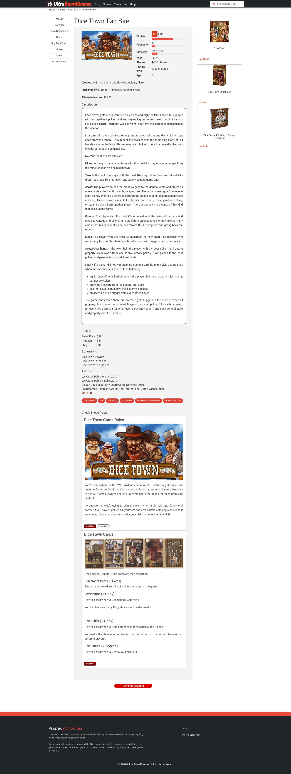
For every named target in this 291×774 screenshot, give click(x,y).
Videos (59, 49)
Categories (120, 4)
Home (52, 10)
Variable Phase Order (173, 400)
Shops (133, 4)
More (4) (87, 393)
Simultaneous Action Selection (148, 400)
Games (107, 4)
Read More (90, 526)
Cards (59, 37)
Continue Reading (133, 685)
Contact (184, 728)
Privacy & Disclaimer (190, 735)
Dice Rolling (112, 400)
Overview (59, 25)
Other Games (59, 61)
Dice (101, 400)
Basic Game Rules (59, 31)
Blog (97, 4)
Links (59, 55)
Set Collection (127, 400)
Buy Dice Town (59, 43)
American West (89, 400)
